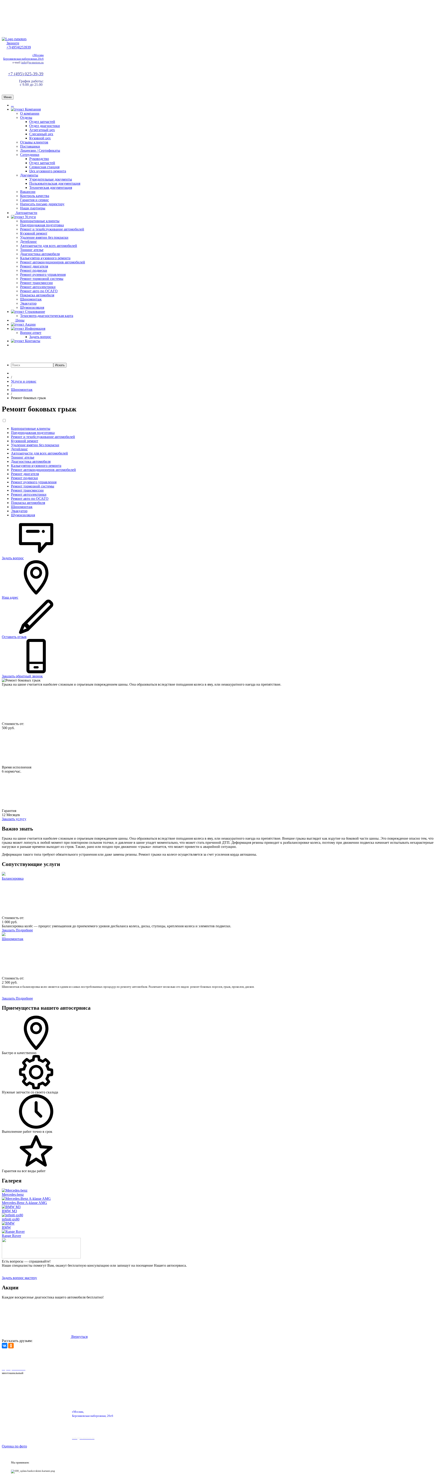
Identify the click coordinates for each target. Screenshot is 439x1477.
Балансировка (13, 878)
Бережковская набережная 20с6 (23, 58)
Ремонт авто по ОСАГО (39, 291)
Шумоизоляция (32, 307)
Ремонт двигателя (34, 266)
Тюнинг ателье (31, 250)
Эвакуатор (28, 303)
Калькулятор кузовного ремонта (45, 258)
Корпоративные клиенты (39, 221)
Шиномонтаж (31, 299)
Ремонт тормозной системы (41, 279)
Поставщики (30, 146)
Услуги (30, 217)
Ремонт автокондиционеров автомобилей (52, 262)
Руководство (39, 159)
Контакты (32, 341)
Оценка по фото (14, 1446)
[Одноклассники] (11, 1345)
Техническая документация (50, 187)
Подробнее (24, 930)
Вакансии (27, 192)
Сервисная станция (44, 167)
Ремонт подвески (33, 270)
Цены (19, 320)
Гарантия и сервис (34, 200)
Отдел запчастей (42, 122)
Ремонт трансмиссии (36, 283)
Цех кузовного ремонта (47, 171)
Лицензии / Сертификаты (40, 150)
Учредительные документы (50, 179)
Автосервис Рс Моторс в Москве (129, 1357)
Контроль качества (34, 196)
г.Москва (38, 55)
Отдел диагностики (44, 126)
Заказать (9, 930)
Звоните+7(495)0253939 (18, 45)
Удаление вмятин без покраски (44, 237)
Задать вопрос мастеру (19, 1278)
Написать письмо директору (42, 204)
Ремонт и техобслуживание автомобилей (52, 229)
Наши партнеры (32, 208)
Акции (30, 324)
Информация (34, 328)
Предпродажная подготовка (42, 225)
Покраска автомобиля (37, 295)
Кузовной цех (40, 138)
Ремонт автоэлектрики (38, 287)
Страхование (34, 312)
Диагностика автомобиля (40, 254)
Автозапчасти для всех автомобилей (48, 246)
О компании (29, 113)
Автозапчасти (26, 213)
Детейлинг (28, 241)
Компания (32, 109)
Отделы (26, 117)
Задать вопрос (40, 337)
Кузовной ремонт (33, 233)
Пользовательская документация (54, 183)
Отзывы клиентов (34, 142)
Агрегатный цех (42, 130)
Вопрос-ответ (30, 333)
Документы (29, 175)
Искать (60, 365)
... (12, 105)
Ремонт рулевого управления (43, 274)
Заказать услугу (14, 819)
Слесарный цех (41, 134)
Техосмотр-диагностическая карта (46, 316)
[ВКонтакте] (4, 1345)
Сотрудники (29, 155)
